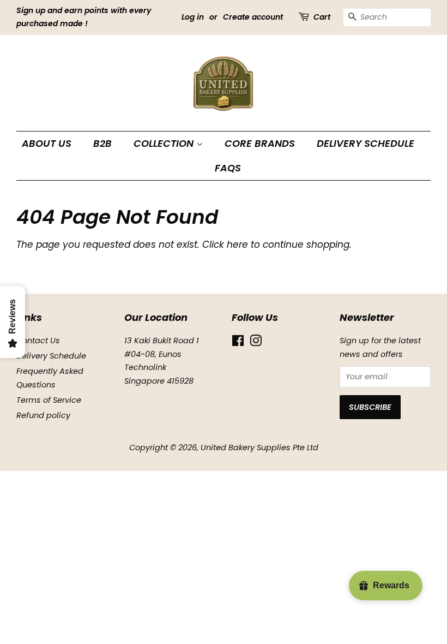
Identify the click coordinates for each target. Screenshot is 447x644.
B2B (102, 143)
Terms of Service (48, 400)
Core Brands (260, 143)
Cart (321, 16)
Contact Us (38, 340)
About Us (46, 143)
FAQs (228, 168)
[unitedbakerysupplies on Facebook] (238, 342)
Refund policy (43, 415)
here (237, 244)
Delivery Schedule (365, 143)
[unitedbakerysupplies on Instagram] (256, 342)
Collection (165, 143)
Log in (193, 16)
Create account (253, 16)
